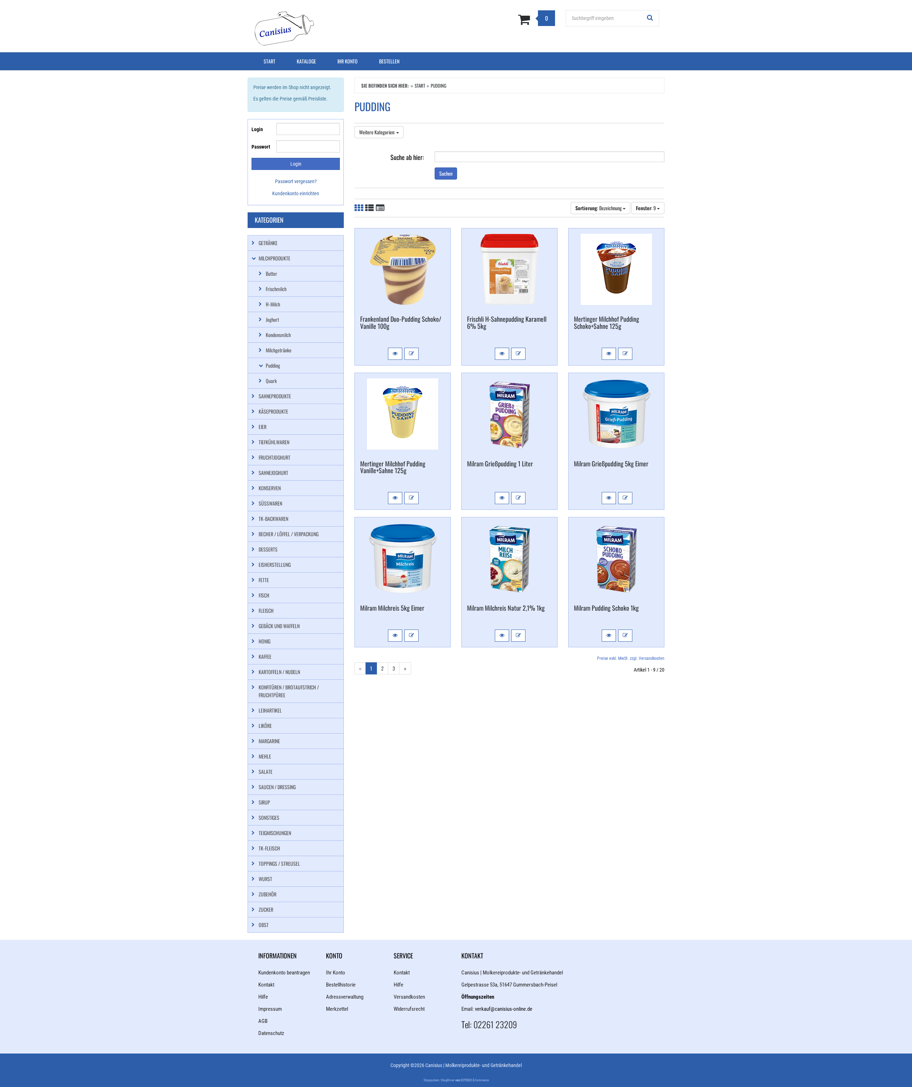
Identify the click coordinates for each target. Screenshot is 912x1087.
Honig (264, 641)
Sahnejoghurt (273, 472)
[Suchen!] (650, 18)
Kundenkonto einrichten (295, 193)
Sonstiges (269, 817)
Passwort (261, 147)
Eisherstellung (275, 564)
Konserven (270, 488)
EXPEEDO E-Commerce (475, 1080)
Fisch (264, 595)
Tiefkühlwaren (274, 442)
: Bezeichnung (599, 208)
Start (269, 61)
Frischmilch (276, 289)
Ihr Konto (347, 61)
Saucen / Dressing (277, 787)
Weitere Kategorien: (377, 132)
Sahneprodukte (275, 396)
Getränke (268, 243)
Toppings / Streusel (279, 863)
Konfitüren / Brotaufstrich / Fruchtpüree (289, 691)
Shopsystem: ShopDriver (439, 1080)
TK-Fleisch (269, 848)
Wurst (265, 878)
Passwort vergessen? (296, 181)
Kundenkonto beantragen (284, 972)
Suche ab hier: (407, 156)
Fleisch (266, 610)
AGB (263, 1021)
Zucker (266, 909)
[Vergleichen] (411, 354)
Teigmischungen (275, 833)
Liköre (265, 725)
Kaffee (265, 656)
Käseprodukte (273, 411)
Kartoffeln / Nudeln (279, 672)
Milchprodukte (274, 258)
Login (257, 129)
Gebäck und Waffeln (279, 626)
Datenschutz (271, 1033)
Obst (264, 924)
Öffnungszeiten (477, 997)
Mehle (265, 756)
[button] (395, 354)
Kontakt (266, 985)
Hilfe (263, 997)
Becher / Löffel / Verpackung (288, 534)
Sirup (264, 802)
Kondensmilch (278, 334)
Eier (262, 426)
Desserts (268, 549)
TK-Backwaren (273, 518)
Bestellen (389, 61)
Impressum (270, 1009)
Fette (264, 580)
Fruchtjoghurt (274, 457)
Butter (271, 273)
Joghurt (272, 319)
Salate (266, 771)
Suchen (445, 173)
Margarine (269, 741)
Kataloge (306, 61)
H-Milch (273, 304)
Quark (271, 380)
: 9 (646, 208)
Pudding (273, 365)
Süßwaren (270, 503)
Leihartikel (270, 710)
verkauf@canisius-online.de (503, 1009)
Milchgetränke (278, 350)
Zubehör (267, 894)
